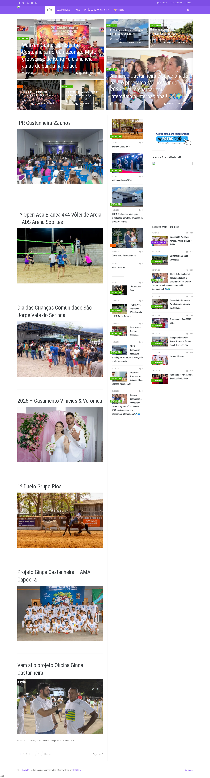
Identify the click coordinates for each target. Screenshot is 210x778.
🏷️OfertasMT (119, 10)
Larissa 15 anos (177, 356)
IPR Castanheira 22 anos (44, 123)
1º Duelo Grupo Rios (39, 486)
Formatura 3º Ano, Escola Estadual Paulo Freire (181, 377)
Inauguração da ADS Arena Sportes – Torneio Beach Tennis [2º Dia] (180, 341)
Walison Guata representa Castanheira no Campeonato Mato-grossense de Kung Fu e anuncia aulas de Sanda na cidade (60, 55)
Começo (189, 770)
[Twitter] (23, 3)
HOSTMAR (77, 770)
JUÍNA (77, 10)
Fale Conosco (176, 3)
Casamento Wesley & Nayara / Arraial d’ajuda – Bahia (181, 241)
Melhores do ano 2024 (121, 180)
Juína (20, 87)
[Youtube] (28, 3)
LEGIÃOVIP (24, 770)
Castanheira (23, 38)
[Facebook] (20, 3)
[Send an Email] (32, 3)
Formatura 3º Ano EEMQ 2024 (180, 321)
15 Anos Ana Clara (135, 288)
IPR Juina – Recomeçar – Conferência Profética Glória (37, 93)
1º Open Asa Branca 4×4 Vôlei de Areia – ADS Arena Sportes (127, 310)
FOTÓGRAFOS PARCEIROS (95, 10)
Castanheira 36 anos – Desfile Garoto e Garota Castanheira (180, 304)
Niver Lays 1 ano (119, 267)
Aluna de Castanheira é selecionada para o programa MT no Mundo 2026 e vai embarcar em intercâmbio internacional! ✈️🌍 (149, 86)
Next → (47, 754)
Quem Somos (162, 3)
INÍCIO (49, 10)
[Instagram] (36, 3)
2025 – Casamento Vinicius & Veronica (59, 401)
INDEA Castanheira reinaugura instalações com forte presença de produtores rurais (127, 218)
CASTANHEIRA (63, 10)
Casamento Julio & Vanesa (124, 255)
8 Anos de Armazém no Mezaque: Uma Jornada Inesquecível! (127, 378)
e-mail (188, 3)
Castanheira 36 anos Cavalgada (179, 258)
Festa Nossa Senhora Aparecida (135, 331)
